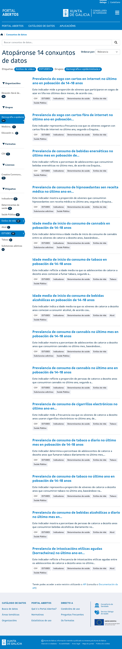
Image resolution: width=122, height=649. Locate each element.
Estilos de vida (99, 99)
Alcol (112, 316)
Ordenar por (87, 52)
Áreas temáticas (10, 615)
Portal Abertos (12, 26)
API (84, 584)
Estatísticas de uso (41, 621)
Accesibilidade (64, 644)
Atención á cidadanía (49, 644)
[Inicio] (1, 35)
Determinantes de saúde (78, 99)
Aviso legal (76, 644)
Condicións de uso (70, 609)
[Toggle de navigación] (117, 13)
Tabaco (113, 279)
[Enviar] (116, 42)
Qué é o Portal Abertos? (44, 609)
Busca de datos (10, 609)
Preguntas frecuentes (72, 615)
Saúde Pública (40, 103)
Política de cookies (103, 644)
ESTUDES (46, 99)
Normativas (37, 615)
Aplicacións (67, 26)
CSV (35, 99)
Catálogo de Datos (41, 26)
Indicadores (58, 99)
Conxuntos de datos (16, 35)
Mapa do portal (88, 644)
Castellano (115, 2)
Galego (103, 2)
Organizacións (9, 621)
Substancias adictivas (43, 211)
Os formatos (67, 621)
